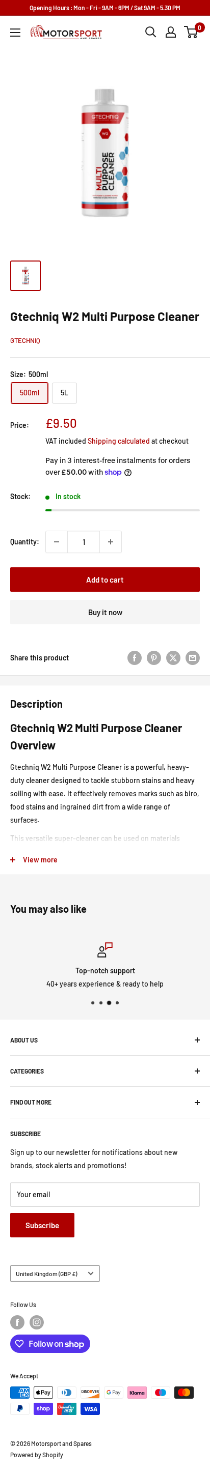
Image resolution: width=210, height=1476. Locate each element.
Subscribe (42, 1225)
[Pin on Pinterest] (154, 658)
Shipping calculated (119, 441)
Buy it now (105, 612)
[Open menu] (15, 32)
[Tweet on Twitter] (173, 658)
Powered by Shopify (36, 1454)
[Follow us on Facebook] (17, 1322)
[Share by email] (193, 658)
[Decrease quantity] (56, 542)
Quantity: (24, 541)
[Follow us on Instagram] (37, 1322)
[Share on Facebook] (134, 658)
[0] (191, 32)
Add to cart (105, 579)
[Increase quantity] (110, 542)
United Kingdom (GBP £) (46, 1273)
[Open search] (150, 32)
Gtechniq (25, 340)
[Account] (171, 32)
